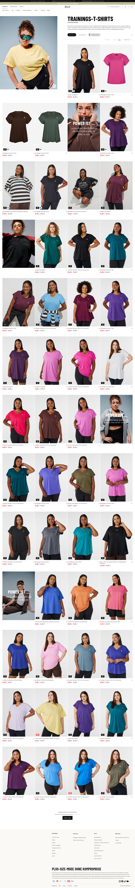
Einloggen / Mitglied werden (79, 837)
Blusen (53, 840)
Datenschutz (54, 885)
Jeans (53, 856)
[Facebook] (122, 881)
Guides (22, 6)
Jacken (53, 842)
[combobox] (115, 7)
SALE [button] (48, 10)
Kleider (53, 850)
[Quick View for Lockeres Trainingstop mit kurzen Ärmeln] (99, 622)
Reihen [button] (36, 10)
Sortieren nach (127, 39)
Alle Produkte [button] (5, 10)
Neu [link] (13, 10)
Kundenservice (97, 837)
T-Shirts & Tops (55, 837)
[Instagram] (120, 881)
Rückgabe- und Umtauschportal (101, 842)
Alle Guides (96, 848)
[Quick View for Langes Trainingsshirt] (99, 95)
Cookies (64, 885)
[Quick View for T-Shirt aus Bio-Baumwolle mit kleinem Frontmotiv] (66, 622)
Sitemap (76, 885)
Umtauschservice (98, 840)
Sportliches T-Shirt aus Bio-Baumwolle (44, 680)
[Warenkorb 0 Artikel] (131, 6)
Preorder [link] (43, 10)
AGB (59, 885)
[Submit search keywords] (108, 6)
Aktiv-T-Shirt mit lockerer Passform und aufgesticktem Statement (113, 562)
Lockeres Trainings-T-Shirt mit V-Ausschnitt (78, 270)
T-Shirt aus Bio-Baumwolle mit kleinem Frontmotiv (47, 621)
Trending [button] (18, 10)
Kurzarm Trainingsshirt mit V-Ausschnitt (77, 445)
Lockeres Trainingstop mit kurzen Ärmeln (77, 621)
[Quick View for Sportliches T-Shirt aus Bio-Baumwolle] (66, 680)
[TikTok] (125, 881)
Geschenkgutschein (98, 850)
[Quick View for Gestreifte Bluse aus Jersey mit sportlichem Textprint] (34, 212)
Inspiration (13, 6)
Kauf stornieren (98, 858)
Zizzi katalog (118, 842)
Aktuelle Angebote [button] (27, 10)
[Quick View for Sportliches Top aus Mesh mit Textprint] (99, 212)
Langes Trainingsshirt (73, 94)
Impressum (70, 885)
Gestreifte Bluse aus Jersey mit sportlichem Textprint (15, 211)
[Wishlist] (98, 46)
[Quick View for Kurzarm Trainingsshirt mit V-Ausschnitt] (99, 445)
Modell (119, 39)
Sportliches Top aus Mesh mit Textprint (77, 211)
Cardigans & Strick (56, 848)
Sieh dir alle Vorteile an (78, 840)
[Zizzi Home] (67, 6)
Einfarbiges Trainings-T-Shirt (107, 94)
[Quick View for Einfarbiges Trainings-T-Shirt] (132, 95)
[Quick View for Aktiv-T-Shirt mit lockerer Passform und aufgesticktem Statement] (132, 562)
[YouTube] (128, 881)
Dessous (54, 853)
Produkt (114, 39)
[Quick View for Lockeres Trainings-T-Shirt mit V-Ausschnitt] (99, 270)
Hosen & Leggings (56, 845)
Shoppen (5, 6)
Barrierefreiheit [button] (98, 856)
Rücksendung (97, 845)
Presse (117, 840)
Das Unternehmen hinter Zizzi (122, 837)
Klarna (95, 853)
